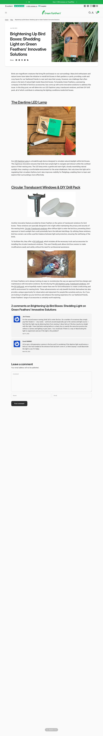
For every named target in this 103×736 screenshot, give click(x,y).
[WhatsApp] (25, 60)
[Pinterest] (96, 6)
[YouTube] (93, 6)
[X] (87, 6)
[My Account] (93, 12)
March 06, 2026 (26, 351)
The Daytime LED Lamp (29, 102)
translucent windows (78, 284)
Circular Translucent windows (36, 229)
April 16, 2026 (26, 333)
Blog (11, 19)
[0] (96, 12)
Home (6, 19)
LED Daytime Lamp (21, 161)
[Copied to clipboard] (27, 60)
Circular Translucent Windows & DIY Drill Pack (45, 187)
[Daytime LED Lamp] (51, 131)
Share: (12, 60)
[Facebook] (84, 6)
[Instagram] (90, 6)
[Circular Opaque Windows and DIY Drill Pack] (51, 204)
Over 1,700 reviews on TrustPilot (51, 2)
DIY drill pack (38, 241)
